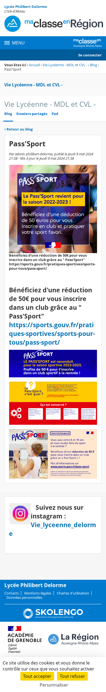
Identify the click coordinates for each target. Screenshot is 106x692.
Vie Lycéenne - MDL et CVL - (65, 64)
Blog (93, 64)
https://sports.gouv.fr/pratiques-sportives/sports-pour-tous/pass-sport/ (52, 334)
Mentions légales (37, 593)
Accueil (34, 64)
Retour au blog (18, 129)
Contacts (11, 593)
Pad (55, 113)
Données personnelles (24, 597)
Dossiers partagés (31, 113)
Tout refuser (72, 676)
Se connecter (90, 55)
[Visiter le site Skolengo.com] (53, 617)
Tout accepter (37, 676)
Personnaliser (54, 685)
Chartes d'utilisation (73, 593)
